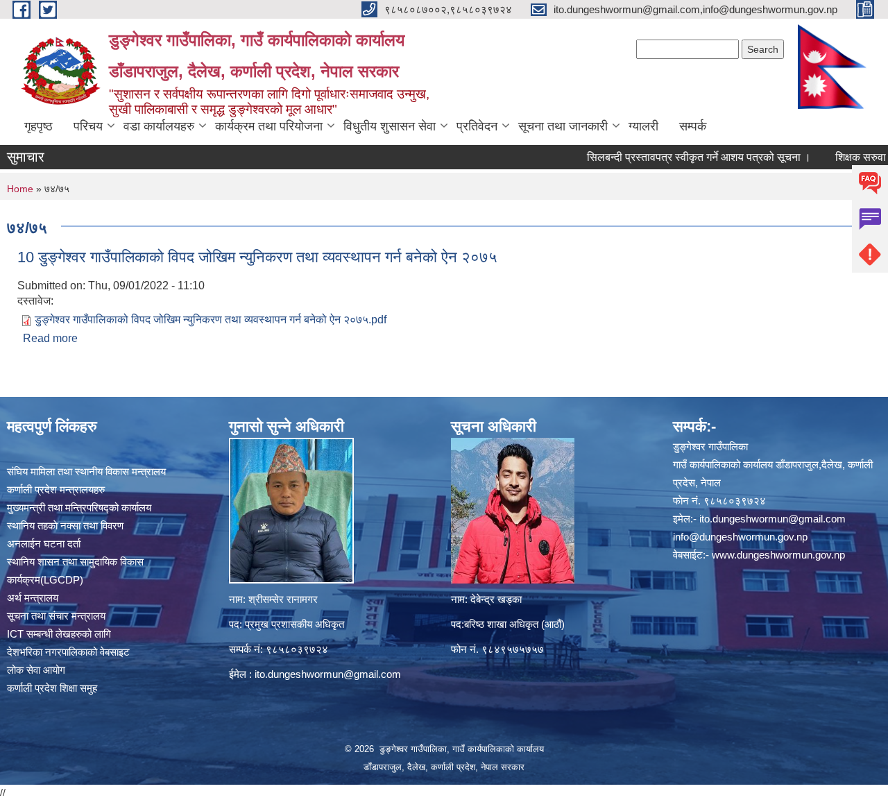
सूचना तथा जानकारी (563, 126)
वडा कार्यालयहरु (158, 126)
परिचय (88, 126)
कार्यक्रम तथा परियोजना (269, 126)
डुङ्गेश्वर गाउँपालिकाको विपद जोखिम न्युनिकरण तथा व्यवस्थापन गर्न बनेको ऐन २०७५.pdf (210, 319)
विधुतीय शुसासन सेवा (389, 126)
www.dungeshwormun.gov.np (778, 555)
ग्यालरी (643, 126)
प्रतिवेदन (476, 126)
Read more (50, 338)
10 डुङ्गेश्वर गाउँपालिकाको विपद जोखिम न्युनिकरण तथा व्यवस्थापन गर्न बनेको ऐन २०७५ (257, 257)
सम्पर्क (692, 126)
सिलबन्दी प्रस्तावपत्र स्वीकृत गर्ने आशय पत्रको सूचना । (675, 157)
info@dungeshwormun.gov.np (740, 537)
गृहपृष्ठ (38, 126)
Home (20, 188)
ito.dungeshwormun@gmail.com (328, 674)
